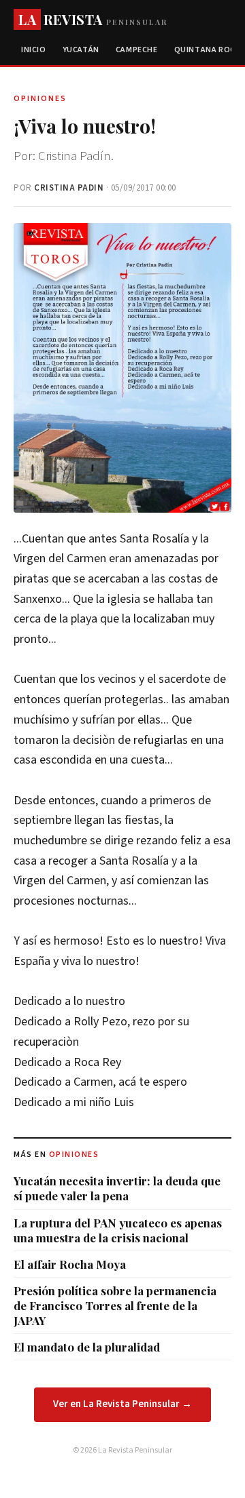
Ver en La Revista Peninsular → (122, 1404)
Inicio (33, 50)
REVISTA (92, 19)
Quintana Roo (205, 50)
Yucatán (81, 50)
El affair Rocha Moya (70, 1264)
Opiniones (74, 1154)
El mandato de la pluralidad (87, 1346)
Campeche (137, 50)
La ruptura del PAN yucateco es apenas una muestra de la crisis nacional (118, 1230)
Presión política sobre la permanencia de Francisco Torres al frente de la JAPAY (115, 1305)
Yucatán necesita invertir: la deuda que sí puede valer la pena (117, 1188)
